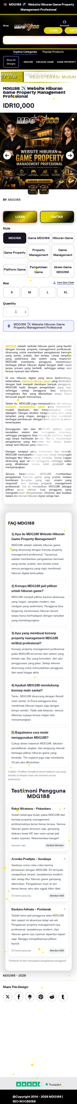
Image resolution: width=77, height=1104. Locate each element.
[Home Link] (26, 26)
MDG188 (11, 346)
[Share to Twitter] (7, 996)
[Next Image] (70, 155)
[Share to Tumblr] (63, 996)
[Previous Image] (7, 155)
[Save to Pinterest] (41, 996)
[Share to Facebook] (18, 996)
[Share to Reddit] (52, 996)
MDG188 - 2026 (14, 975)
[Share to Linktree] (30, 996)
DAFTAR (57, 216)
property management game (25, 406)
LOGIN (53, 30)
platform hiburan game (36, 381)
